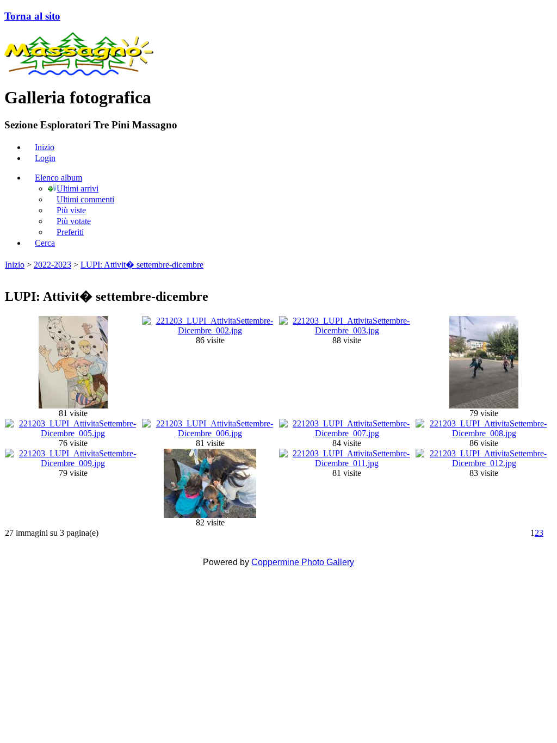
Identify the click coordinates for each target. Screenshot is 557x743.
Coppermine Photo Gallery (302, 562)
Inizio (14, 264)
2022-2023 (52, 264)
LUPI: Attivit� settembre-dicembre (142, 264)
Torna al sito (32, 16)
